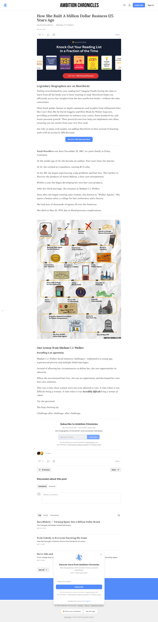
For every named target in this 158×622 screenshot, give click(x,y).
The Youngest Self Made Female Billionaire (54, 525)
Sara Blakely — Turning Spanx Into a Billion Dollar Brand (68, 521)
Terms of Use (90, 592)
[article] (79, 526)
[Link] (34, 86)
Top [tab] (39, 515)
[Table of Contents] (2, 311)
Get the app (90, 611)
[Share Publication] (129, 5)
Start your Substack (73, 611)
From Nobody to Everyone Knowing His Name (62, 537)
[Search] (124, 5)
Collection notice (97, 605)
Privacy (80, 605)
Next (114, 470)
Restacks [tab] (52, 486)
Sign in (151, 5)
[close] (101, 554)
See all (41, 570)
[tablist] (47, 486)
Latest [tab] (45, 515)
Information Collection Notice (78, 594)
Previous (46, 470)
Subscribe (139, 5)
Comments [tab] (42, 486)
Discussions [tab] (54, 515)
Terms (87, 605)
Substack (67, 617)
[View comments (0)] (48, 34)
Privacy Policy (96, 594)
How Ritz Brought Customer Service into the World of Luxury (61, 541)
